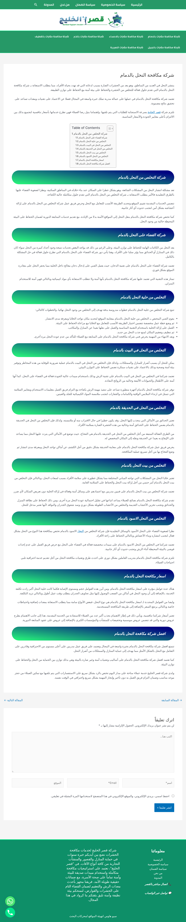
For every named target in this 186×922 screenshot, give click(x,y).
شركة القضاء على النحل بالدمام (93, 137)
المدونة (49, 4)
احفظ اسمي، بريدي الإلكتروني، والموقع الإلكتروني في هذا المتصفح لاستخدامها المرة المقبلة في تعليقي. (110, 796)
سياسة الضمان (85, 4)
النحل (80, 531)
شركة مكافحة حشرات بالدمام (164, 36)
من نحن (65, 4)
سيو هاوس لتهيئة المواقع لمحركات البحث (93, 916)
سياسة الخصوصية (113, 4)
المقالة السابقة (171, 700)
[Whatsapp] (10, 901)
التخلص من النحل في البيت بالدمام (95, 145)
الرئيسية (136, 4)
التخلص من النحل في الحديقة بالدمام (95, 148)
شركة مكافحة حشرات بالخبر (89, 36)
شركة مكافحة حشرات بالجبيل (164, 47)
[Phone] (10, 912)
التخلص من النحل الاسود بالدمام (93, 156)
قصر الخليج (154, 112)
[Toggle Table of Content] (108, 128)
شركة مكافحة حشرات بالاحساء (125, 36)
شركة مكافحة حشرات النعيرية (126, 47)
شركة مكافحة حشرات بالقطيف (52, 36)
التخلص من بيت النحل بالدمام (92, 152)
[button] (35, 4)
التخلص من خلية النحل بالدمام (92, 141)
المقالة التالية (13, 700)
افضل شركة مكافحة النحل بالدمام (94, 163)
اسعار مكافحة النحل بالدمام (91, 160)
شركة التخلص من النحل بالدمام (90, 133)
